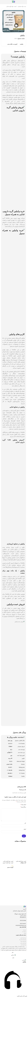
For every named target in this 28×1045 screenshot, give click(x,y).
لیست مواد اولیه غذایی (11, 6)
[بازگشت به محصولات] (2, 6)
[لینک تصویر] (24, 967)
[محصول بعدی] (1, 6)
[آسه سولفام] (20, 894)
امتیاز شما (23, 804)
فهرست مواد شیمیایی (22, 6)
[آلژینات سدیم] (7, 894)
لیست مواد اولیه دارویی (8, 953)
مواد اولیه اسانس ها (22, 1000)
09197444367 (23, 984)
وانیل (3, 360)
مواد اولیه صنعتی (23, 1003)
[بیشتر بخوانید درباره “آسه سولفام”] (24, 957)
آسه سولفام (23, 953)
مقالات (25, 993)
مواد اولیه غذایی (23, 1005)
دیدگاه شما (23, 807)
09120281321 (23, 978)
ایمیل (25, 829)
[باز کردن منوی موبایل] (25, 2)
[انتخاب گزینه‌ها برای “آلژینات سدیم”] (11, 961)
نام (25, 823)
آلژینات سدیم (10, 957)
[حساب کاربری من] (1, 2)
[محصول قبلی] (4, 6)
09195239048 (23, 981)
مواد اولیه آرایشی (23, 998)
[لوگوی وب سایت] (13, 2)
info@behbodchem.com (21, 985)
